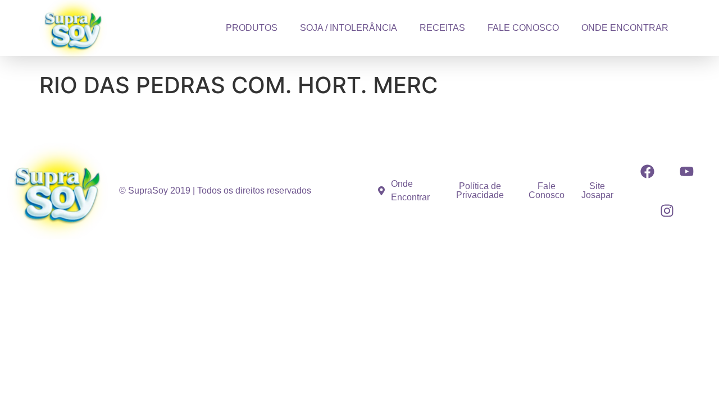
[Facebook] (647, 171)
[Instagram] (667, 210)
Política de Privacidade (480, 190)
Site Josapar (597, 190)
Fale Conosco (523, 28)
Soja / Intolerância (348, 28)
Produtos (251, 28)
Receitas (442, 28)
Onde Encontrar (624, 28)
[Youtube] (686, 171)
